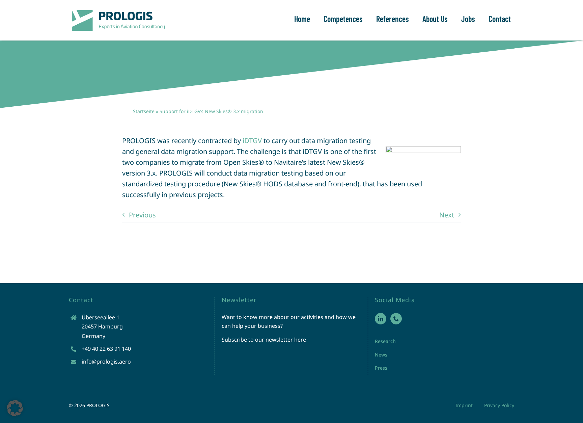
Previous (142, 214)
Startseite (144, 111)
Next (446, 214)
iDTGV (252, 140)
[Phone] (396, 318)
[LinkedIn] (380, 318)
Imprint (464, 405)
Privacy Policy (499, 405)
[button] (15, 408)
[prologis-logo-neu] (118, 10)
